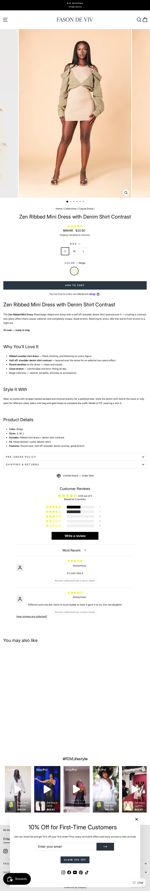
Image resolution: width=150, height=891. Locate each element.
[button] (75, 226)
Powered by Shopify (75, 887)
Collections (70, 208)
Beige (74, 271)
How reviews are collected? (31, 616)
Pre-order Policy (21, 456)
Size (75, 243)
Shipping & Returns (22, 464)
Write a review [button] (75, 536)
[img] (75, 560)
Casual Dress (86, 208)
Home (59, 208)
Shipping (64, 235)
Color (75, 262)
